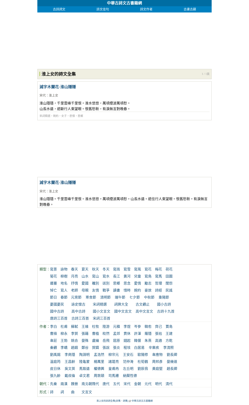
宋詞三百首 (101, 318)
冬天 (106, 269)
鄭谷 (85, 348)
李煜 (127, 327)
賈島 (169, 327)
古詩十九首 (165, 311)
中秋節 (149, 297)
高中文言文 (144, 311)
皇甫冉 (113, 369)
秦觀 (53, 348)
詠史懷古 (78, 304)
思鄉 (80, 115)
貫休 (127, 334)
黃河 (127, 276)
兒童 (137, 276)
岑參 (137, 327)
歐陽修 (143, 355)
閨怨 (169, 283)
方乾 (169, 341)
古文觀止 (143, 304)
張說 (106, 348)
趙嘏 (74, 348)
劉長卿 (172, 355)
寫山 (95, 276)
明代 (158, 384)
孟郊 (116, 334)
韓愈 (148, 327)
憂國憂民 (57, 304)
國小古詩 (164, 304)
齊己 (158, 327)
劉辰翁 (143, 369)
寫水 (106, 276)
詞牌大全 (121, 304)
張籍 (85, 334)
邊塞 (53, 283)
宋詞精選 (44, 115)
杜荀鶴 (143, 362)
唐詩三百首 (59, 318)
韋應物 (157, 355)
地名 (64, 283)
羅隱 (148, 334)
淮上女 (53, 95)
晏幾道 (172, 362)
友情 (95, 290)
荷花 (169, 269)
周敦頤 (99, 376)
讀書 (116, 290)
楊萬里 (99, 362)
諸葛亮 (113, 362)
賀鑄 (95, 348)
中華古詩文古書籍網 (124, 3)
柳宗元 (113, 355)
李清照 (168, 348)
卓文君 (84, 376)
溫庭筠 (55, 362)
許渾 (137, 334)
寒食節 (91, 297)
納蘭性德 (130, 376)
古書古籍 (190, 9)
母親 (85, 290)
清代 (169, 384)
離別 (95, 283)
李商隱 (70, 355)
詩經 (158, 290)
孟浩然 (99, 355)
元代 (148, 384)
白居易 (139, 348)
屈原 (116, 341)
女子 (64, 115)
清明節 (105, 297)
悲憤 (72, 115)
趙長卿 (172, 369)
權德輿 (99, 369)
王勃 (64, 341)
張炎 (116, 348)
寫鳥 (148, 276)
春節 (64, 297)
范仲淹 (128, 362)
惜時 (127, 290)
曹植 (95, 334)
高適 (158, 341)
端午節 (120, 297)
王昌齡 (70, 362)
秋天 (95, 269)
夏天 (85, 269)
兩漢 (64, 384)
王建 (169, 334)
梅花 (158, 269)
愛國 (85, 283)
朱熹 (148, 341)
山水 (85, 276)
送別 (106, 283)
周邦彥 (157, 362)
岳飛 (106, 341)
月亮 (74, 276)
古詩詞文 (59, 9)
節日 (53, 297)
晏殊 (85, 341)
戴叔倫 (70, 376)
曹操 (53, 334)
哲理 (158, 283)
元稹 (116, 327)
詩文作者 (146, 9)
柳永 (64, 334)
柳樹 (64, 276)
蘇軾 (74, 327)
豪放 (148, 290)
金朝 (137, 384)
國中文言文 (123, 311)
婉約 (56, 115)
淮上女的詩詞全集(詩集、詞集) (112, 401)
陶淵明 (84, 355)
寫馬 (158, 276)
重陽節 (164, 297)
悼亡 (53, 290)
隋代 (95, 384)
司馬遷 (113, 376)
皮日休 (55, 369)
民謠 (169, 290)
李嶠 (64, 348)
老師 (74, 290)
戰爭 (106, 290)
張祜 (158, 334)
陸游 (106, 327)
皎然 (106, 334)
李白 (53, 327)
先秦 (53, 384)
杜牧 (95, 327)
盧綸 (95, 341)
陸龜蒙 (84, 362)
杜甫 (64, 327)
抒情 (74, 283)
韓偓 (137, 341)
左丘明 (128, 369)
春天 (74, 269)
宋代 (42, 95)
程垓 (127, 348)
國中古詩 (57, 311)
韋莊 (53, 341)
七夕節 (134, 297)
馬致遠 (84, 369)
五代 (116, 384)
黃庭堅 (157, 369)
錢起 (127, 341)
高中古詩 (78, 311)
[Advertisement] (124, 39)
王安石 (128, 355)
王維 (85, 327)
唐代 (106, 384)
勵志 (148, 283)
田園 (169, 276)
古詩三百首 (80, 318)
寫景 (53, 269)
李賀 (74, 334)
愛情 (137, 283)
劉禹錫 (55, 355)
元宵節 (76, 297)
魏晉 (74, 384)
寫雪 (127, 269)
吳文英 (70, 369)
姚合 (74, 341)
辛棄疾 (154, 348)
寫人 (64, 290)
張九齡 (55, 376)
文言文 (87, 392)
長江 (116, 276)
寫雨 (116, 269)
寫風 (137, 269)
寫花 (148, 269)
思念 (127, 283)
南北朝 (87, 384)
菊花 (53, 276)
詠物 (64, 269)
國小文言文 (101, 311)
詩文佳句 (102, 9)
